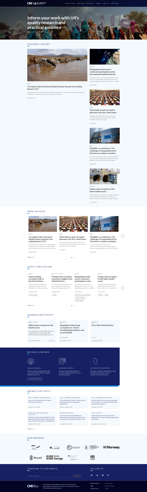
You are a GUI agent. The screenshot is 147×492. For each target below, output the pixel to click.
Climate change (33, 295)
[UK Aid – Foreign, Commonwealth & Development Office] (92, 459)
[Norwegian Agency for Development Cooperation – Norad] (111, 448)
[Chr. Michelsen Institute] (33, 486)
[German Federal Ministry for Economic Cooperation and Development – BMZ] (35, 449)
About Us (106, 3)
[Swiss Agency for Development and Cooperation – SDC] (73, 459)
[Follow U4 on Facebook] (91, 475)
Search (113, 3)
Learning (98, 3)
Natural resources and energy (83, 295)
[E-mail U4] (108, 475)
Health (106, 295)
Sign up (77, 476)
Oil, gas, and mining (80, 297)
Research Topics (70, 3)
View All (30, 429)
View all (30, 257)
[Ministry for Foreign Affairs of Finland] (73, 449)
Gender (54, 295)
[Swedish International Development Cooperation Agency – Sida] (54, 459)
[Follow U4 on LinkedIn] (97, 475)
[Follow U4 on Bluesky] (102, 475)
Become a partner (35, 379)
